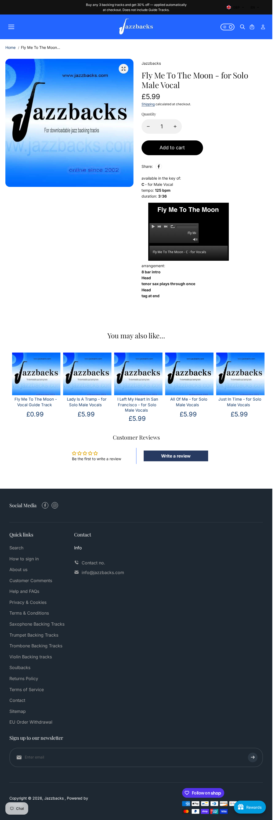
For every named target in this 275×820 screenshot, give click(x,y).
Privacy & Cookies (27, 602)
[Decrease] (148, 126)
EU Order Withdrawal (30, 722)
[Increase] (175, 126)
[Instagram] (55, 505)
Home (10, 47)
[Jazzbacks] (136, 26)
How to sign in (24, 558)
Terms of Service (26, 689)
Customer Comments (30, 580)
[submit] (253, 757)
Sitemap (17, 711)
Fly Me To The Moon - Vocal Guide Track (36, 402)
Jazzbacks (54, 798)
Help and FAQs (24, 591)
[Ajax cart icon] (252, 27)
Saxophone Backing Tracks (36, 624)
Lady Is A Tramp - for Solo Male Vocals (87, 402)
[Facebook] (158, 166)
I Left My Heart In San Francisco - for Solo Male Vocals (137, 405)
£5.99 (86, 414)
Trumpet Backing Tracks (33, 635)
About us (18, 569)
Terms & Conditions (29, 613)
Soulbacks (19, 667)
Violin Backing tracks (30, 656)
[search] (242, 27)
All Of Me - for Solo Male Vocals (188, 402)
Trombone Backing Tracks (35, 645)
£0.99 (35, 414)
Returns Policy (23, 678)
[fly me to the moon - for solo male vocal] (123, 69)
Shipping (148, 104)
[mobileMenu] (11, 27)
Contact (17, 700)
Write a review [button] (176, 456)
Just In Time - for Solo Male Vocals (239, 402)
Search (16, 547)
